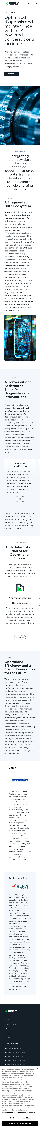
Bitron (12, 768)
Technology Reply (19, 878)
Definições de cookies (20, 1118)
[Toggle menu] (36, 3)
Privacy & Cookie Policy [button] (12, 1048)
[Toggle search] (29, 3)
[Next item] (23, 499)
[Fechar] (37, 1068)
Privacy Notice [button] (14, 1052)
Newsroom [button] (8, 1037)
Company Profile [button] (10, 1025)
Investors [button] (7, 1033)
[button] (11, 74)
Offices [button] (7, 1029)
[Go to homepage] (11, 3)
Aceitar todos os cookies (20, 1123)
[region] (20, 1097)
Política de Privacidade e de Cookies (21, 1112)
